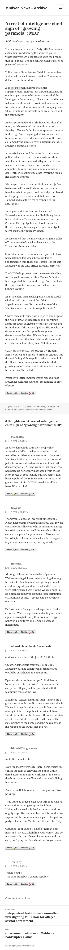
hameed (9, 409)
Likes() (12, 393)
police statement (17, 87)
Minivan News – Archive (26, 7)
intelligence (19, 409)
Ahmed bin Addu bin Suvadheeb (31, 646)
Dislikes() (27, 393)
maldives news (31, 409)
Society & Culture (47, 406)
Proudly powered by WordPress (19, 945)
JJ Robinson (30, 406)
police (49, 409)
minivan (42, 409)
